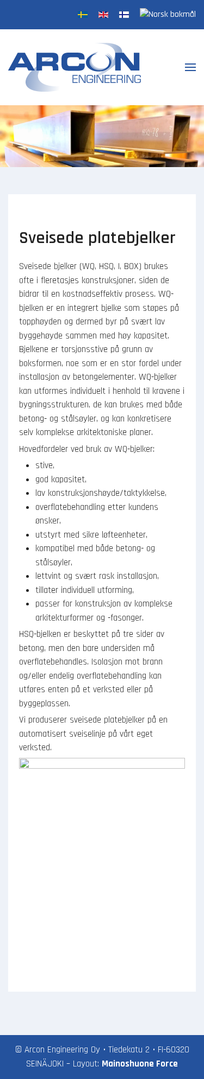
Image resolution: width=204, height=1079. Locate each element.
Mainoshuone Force (140, 1064)
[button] (190, 67)
